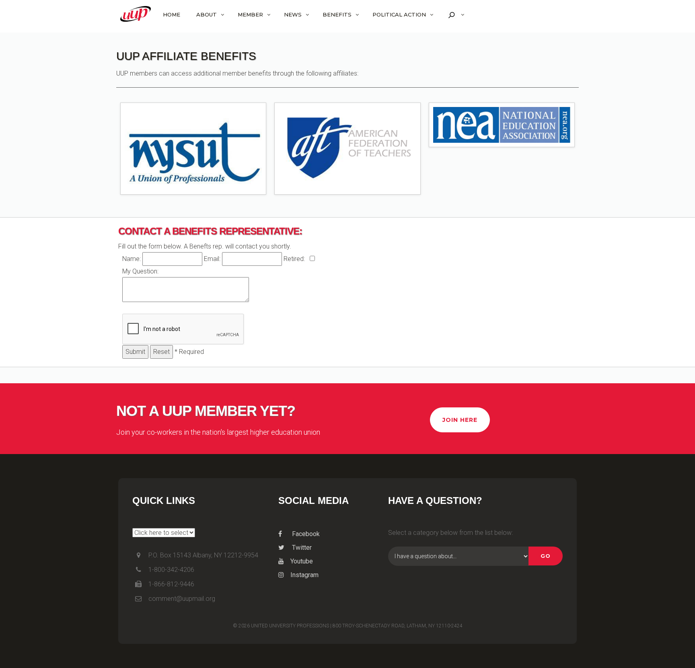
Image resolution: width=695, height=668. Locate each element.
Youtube (301, 561)
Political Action (399, 14)
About (206, 14)
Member (250, 14)
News (293, 14)
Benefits (337, 14)
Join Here (459, 419)
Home (171, 14)
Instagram (304, 575)
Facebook (305, 534)
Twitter (301, 547)
